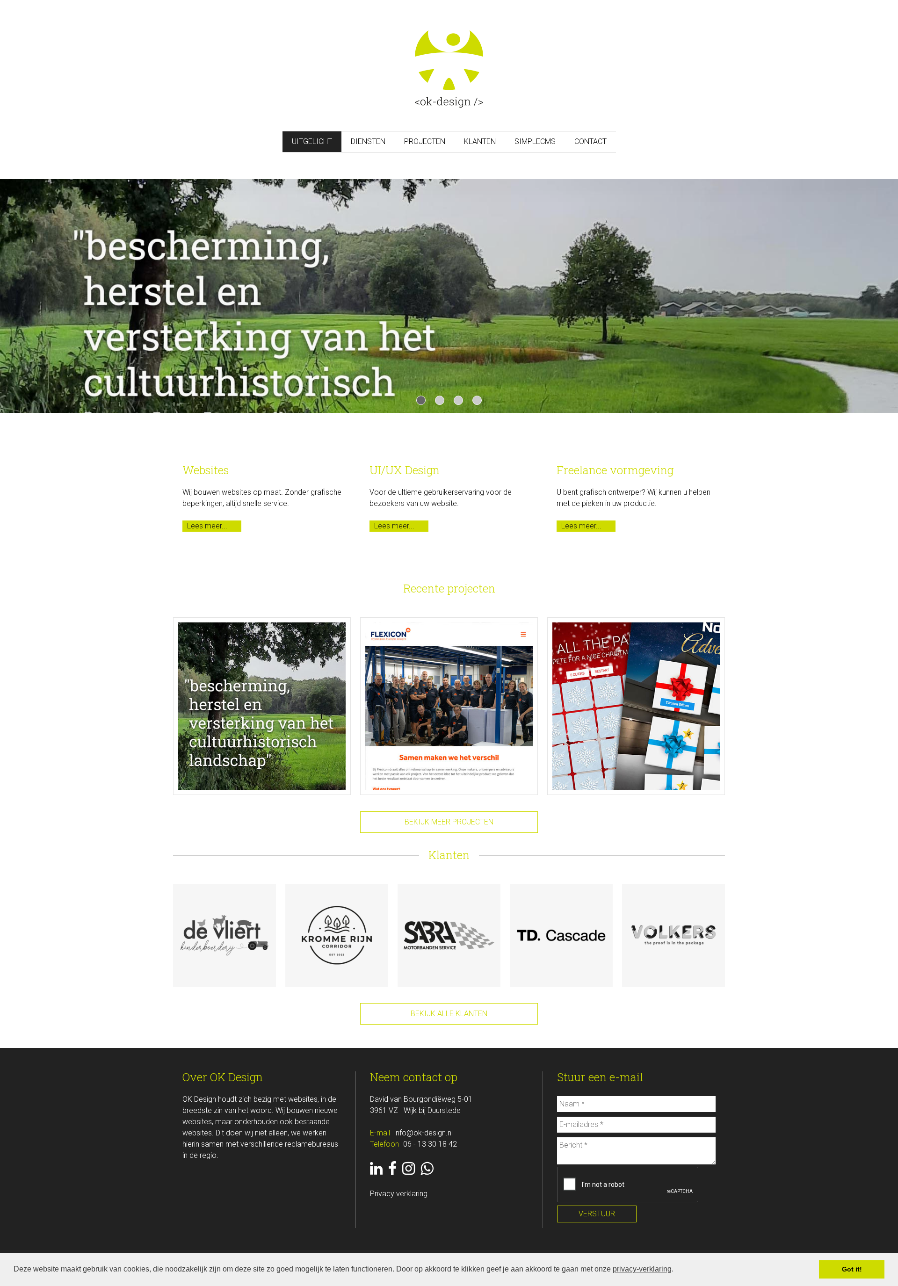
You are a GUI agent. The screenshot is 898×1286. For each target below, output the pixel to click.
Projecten (424, 141)
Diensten (368, 141)
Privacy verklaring (398, 1193)
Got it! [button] (852, 1269)
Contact (590, 141)
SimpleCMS (535, 141)
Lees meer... (207, 525)
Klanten (480, 141)
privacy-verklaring (642, 1269)
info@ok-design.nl (423, 1132)
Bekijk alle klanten (449, 1013)
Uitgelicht (312, 141)
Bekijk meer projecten (449, 821)
